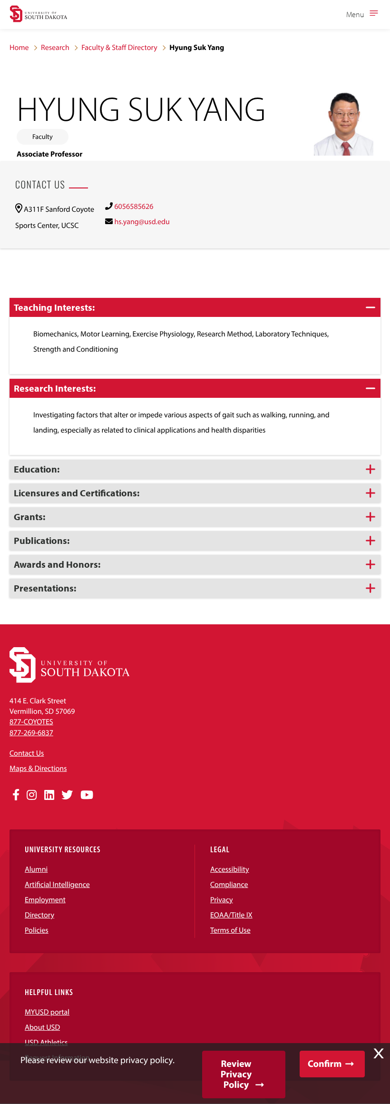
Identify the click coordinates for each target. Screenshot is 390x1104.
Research (55, 47)
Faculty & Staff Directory (119, 47)
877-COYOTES (31, 722)
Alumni (36, 869)
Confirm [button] (324, 1064)
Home (19, 47)
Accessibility (229, 869)
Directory (39, 915)
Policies (37, 930)
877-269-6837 (31, 733)
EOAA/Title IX (231, 915)
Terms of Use (230, 930)
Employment (45, 900)
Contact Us (27, 753)
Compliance (229, 884)
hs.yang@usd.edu (141, 222)
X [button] (378, 1054)
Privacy (221, 900)
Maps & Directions (38, 768)
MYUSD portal (47, 1012)
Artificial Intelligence (57, 884)
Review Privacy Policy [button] (236, 1074)
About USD (42, 1027)
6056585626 (133, 206)
